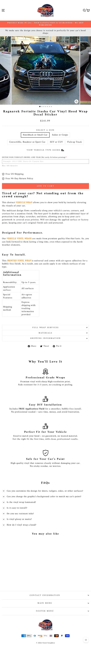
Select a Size (45, 130)
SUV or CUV (56, 142)
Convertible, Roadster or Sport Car (27, 142)
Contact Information (45, 595)
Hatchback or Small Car (35, 135)
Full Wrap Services (45, 327)
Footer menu (45, 611)
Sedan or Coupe (60, 135)
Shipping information (45, 338)
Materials (45, 332)
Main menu (45, 603)
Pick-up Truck (74, 142)
